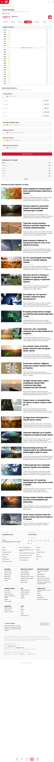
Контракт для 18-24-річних (43, 578)
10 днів (44, 22)
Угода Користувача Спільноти (25, 555)
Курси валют (7, 592)
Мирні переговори (25, 574)
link (28, 540)
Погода (6, 580)
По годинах (28, 22)
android (7, 654)
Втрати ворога (24, 582)
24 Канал (3, 6)
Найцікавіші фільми (25, 590)
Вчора (20, 22)
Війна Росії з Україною (27, 569)
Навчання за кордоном (42, 599)
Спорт (22, 606)
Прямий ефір (7, 574)
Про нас (4, 547)
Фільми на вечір (24, 594)
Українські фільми (25, 592)
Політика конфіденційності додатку (27, 553)
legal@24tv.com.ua (20, 647)
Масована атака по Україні (27, 578)
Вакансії (38, 549)
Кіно (22, 588)
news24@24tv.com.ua (7, 534)
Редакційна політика (6, 552)
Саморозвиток (40, 597)
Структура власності (40, 552)
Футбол (22, 609)
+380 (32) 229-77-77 (12, 646)
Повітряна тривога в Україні (27, 576)
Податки (6, 599)
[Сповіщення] (48, 2)
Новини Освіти (41, 588)
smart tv (23, 654)
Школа (38, 593)
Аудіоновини (7, 578)
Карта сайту (38, 556)
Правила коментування (24, 557)
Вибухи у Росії (24, 580)
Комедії (22, 596)
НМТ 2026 (39, 595)
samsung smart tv (31, 654)
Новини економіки (9, 588)
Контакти (38, 547)
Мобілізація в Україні (43, 569)
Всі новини (7, 569)
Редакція (4, 549)
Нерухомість (7, 606)
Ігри (37, 559)
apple (15, 654)
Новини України (8, 572)
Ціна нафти (7, 590)
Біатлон (22, 613)
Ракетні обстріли (25, 571)
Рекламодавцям (5, 559)
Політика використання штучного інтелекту (26, 550)
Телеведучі (4, 556)
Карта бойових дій (25, 572)
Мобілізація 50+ (40, 574)
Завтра (13, 22)
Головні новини (8, 571)
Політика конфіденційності (25, 547)
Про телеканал (5, 554)
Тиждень (37, 22)
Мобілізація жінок (41, 576)
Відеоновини (7, 576)
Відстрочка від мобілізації (43, 580)
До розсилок (45, 624)
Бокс (22, 608)
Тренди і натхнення (8, 611)
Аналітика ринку (8, 608)
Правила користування (7, 561)
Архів (37, 554)
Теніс (22, 611)
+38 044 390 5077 (32, 534)
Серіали (22, 597)
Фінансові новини (8, 594)
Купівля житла (7, 609)
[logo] (6, 2)
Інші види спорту (25, 615)
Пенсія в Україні (8, 601)
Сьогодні (5, 22)
